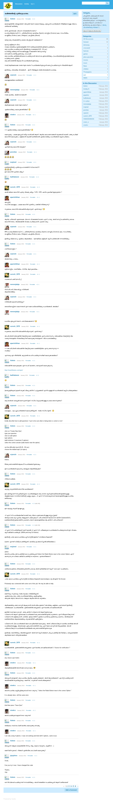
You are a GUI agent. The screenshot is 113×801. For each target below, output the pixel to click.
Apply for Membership (94, 31)
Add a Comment (71, 790)
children (85, 69)
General (85, 42)
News (85, 66)
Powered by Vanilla (10, 799)
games (85, 54)
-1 (34, 19)
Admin (12, 19)
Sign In (32, 4)
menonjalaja (14, 90)
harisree (86, 51)
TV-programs (87, 72)
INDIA (85, 78)
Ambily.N (86, 89)
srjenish (13, 75)
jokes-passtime (88, 57)
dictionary (86, 45)
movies (85, 60)
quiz (74, 13)
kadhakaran (14, 177)
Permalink (28, 19)
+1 (33, 19)
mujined (13, 162)
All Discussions (88, 39)
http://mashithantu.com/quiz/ (14, 370)
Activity (26, 4)
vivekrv (13, 114)
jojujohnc (13, 755)
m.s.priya (86, 101)
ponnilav (13, 152)
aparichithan (15, 197)
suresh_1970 (15, 187)
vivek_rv (86, 122)
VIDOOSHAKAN (88, 119)
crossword (86, 48)
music (85, 63)
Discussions (18, 4)
